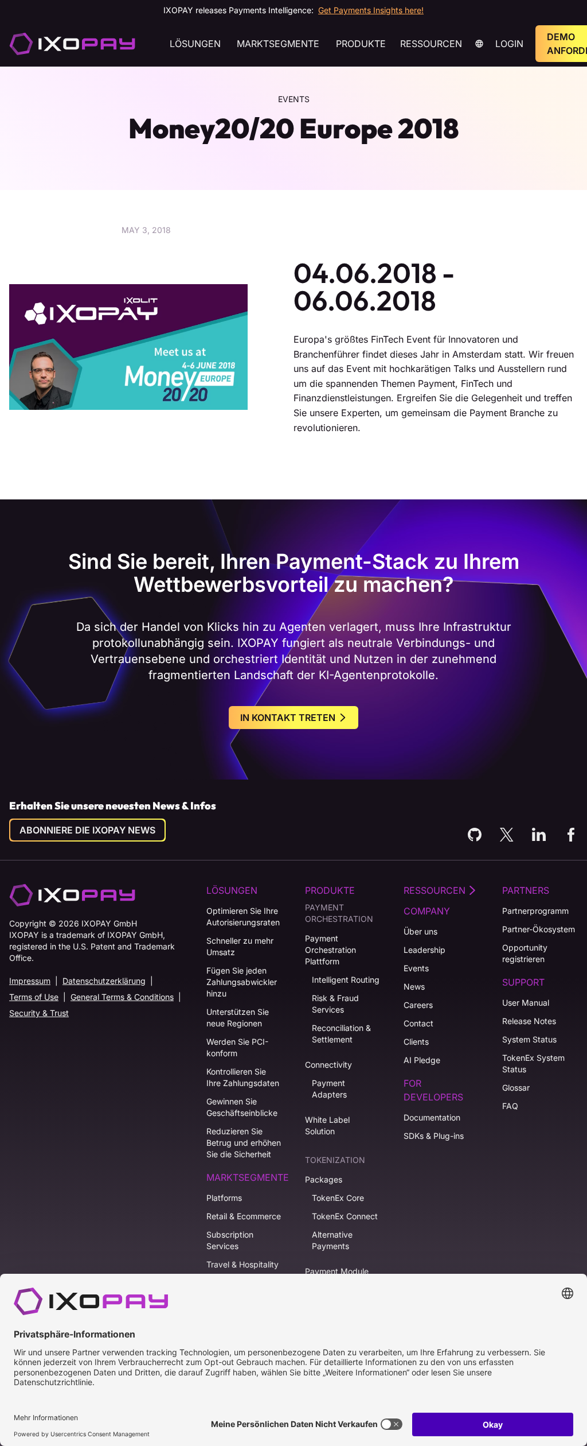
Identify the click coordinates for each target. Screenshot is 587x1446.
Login (509, 43)
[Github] (475, 835)
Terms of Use (33, 997)
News (414, 986)
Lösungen (195, 43)
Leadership (424, 950)
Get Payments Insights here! (371, 10)
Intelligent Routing (345, 979)
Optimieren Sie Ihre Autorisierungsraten (243, 916)
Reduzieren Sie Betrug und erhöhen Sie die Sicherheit (243, 1142)
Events (416, 968)
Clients (416, 1041)
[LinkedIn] (539, 835)
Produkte (361, 43)
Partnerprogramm (535, 911)
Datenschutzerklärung (104, 981)
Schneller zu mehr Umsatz (239, 946)
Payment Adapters (329, 1088)
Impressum (29, 981)
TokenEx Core (338, 1198)
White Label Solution (327, 1125)
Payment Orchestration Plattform (330, 949)
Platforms (224, 1198)
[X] (507, 835)
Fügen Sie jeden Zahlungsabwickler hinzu (241, 982)
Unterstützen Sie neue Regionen (237, 1017)
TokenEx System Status (533, 1063)
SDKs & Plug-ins (434, 1136)
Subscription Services (229, 1240)
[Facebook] (571, 835)
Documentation (432, 1117)
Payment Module (337, 1271)
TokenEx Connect (345, 1216)
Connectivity (328, 1064)
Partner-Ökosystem (538, 929)
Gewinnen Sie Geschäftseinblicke (241, 1107)
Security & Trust (39, 1013)
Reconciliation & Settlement (341, 1033)
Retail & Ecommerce (243, 1216)
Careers (418, 1005)
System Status (529, 1039)
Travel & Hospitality (242, 1264)
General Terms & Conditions (122, 997)
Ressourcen (431, 43)
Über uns (420, 931)
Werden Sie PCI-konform (237, 1047)
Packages (323, 1179)
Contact (418, 1023)
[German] (72, 43)
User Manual (525, 1002)
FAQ (510, 1106)
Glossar (516, 1087)
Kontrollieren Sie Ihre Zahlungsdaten (242, 1077)
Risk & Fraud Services (335, 1003)
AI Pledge (422, 1060)
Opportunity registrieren (524, 953)
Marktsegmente (278, 43)
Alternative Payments (332, 1240)
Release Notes (529, 1021)
